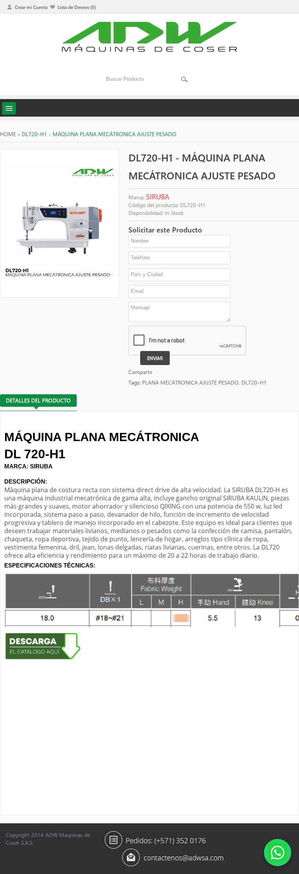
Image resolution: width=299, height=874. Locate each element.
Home (8, 134)
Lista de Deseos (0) (77, 7)
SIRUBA (157, 196)
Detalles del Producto (38, 400)
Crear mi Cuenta (31, 7)
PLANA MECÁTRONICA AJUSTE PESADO (190, 382)
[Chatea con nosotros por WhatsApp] (277, 852)
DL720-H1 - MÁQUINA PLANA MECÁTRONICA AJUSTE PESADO (99, 134)
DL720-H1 (254, 382)
